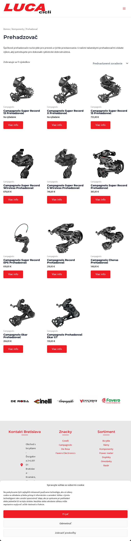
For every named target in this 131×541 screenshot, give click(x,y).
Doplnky (106, 457)
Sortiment (106, 432)
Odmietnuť (65, 523)
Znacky (65, 432)
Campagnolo (65, 445)
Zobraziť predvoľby (65, 533)
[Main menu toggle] (124, 8)
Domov (6, 29)
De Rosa (65, 449)
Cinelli (65, 441)
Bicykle (106, 441)
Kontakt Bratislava (25, 432)
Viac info (13, 125)
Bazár (106, 465)
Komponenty (18, 29)
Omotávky (106, 461)
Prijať (65, 514)
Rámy (106, 445)
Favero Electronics (65, 453)
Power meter (106, 453)
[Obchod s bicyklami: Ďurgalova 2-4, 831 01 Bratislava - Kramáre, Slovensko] (28, 465)
